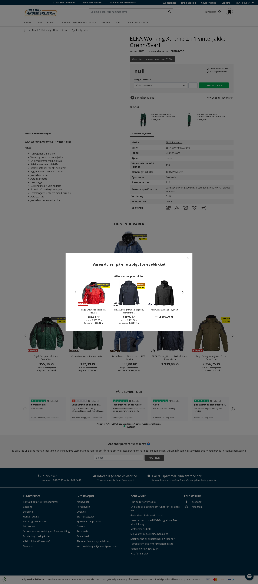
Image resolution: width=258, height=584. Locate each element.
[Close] (187, 257)
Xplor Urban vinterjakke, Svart (164, 309)
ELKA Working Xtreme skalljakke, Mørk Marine (129, 311)
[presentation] (181, 292)
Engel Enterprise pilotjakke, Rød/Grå (93, 311)
